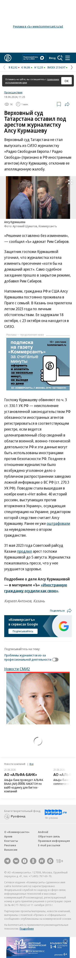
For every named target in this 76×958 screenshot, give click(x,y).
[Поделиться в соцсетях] (67, 104)
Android (43, 832)
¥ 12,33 (38, 67)
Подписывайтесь (23, 631)
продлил (24, 551)
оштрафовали (58, 523)
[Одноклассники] (33, 861)
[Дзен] (24, 861)
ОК (67, 81)
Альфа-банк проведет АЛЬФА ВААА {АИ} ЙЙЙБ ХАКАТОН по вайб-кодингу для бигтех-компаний (23, 785)
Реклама (10, 845)
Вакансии (10, 850)
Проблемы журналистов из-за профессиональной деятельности (27, 657)
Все (31, 763)
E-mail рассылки (49, 845)
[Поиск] (60, 58)
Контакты (11, 841)
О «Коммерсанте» (17, 832)
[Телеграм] (7, 861)
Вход (52, 58)
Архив (8, 836)
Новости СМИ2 (17, 668)
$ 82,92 (13, 67)
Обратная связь (49, 836)
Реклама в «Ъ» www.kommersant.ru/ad (38, 26)
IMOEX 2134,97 (56, 67)
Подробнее (27, 928)
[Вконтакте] (16, 861)
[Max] (50, 861)
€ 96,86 (26, 67)
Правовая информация (54, 841)
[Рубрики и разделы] (67, 58)
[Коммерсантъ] (7, 57)
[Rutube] (42, 861)
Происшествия (13, 92)
